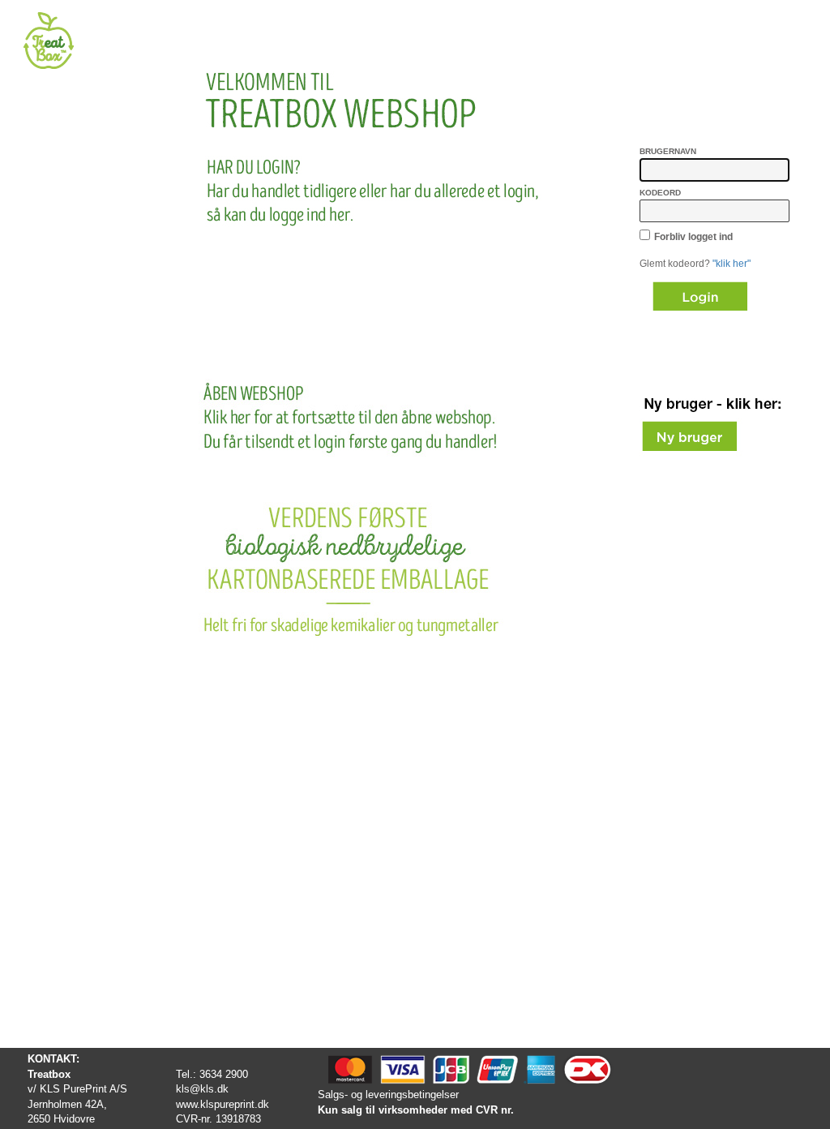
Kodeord (660, 192)
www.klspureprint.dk (222, 1104)
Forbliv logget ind (693, 237)
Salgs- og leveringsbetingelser (388, 1094)
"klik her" (731, 263)
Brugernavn (668, 151)
